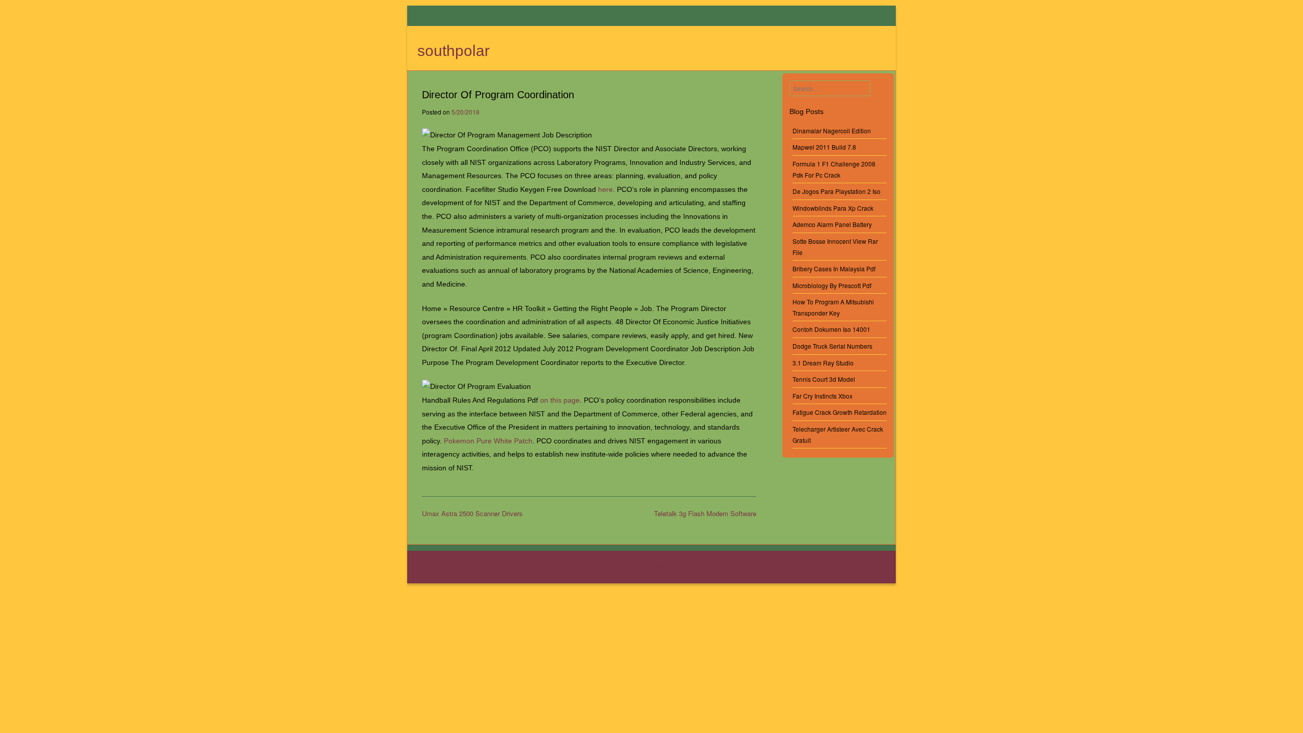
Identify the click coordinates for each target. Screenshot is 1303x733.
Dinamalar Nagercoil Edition (831, 130)
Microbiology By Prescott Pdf (831, 285)
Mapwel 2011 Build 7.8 (824, 147)
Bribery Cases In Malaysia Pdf (833, 268)
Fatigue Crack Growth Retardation (839, 412)
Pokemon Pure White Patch (488, 441)
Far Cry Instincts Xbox (822, 395)
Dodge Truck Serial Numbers (832, 346)
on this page (560, 400)
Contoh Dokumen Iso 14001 (831, 329)
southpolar (453, 50)
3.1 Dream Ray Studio (823, 362)
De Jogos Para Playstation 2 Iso (836, 191)
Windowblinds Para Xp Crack (832, 208)
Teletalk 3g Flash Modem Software (705, 513)
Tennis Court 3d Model (823, 379)
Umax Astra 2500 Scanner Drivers (472, 513)
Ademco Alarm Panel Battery (832, 224)
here (605, 189)
